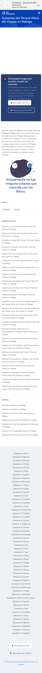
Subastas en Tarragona (21, 612)
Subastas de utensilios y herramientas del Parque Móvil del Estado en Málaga (18, 374)
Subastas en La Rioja (21, 591)
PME (17, 210)
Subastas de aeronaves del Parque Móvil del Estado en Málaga (19, 289)
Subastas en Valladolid (21, 626)
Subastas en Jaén (21, 545)
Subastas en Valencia (21, 622)
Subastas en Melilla (21, 566)
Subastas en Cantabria (21, 499)
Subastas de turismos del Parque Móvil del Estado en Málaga (19, 275)
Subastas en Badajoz (21, 474)
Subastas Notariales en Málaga (14, 409)
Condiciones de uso (29, 662)
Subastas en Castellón (21, 503)
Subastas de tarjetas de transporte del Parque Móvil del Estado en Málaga (20, 360)
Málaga (7, 210)
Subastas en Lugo (21, 552)
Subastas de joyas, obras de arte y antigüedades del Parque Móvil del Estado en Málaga (20, 332)
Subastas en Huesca (21, 541)
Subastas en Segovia (21, 601)
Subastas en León (21, 548)
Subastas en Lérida (21, 555)
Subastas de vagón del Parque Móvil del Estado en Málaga (21, 380)
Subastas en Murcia (21, 570)
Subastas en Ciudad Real (21, 510)
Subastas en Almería (21, 464)
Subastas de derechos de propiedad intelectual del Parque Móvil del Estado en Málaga (20, 309)
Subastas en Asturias (21, 467)
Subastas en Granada (21, 531)
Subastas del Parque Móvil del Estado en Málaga (18, 414)
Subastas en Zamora (21, 629)
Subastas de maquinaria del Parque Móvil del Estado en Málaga (20, 339)
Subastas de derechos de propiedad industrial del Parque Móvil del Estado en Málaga (20, 302)
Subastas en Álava (21, 453)
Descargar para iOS (20, 103)
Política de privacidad (12, 662)
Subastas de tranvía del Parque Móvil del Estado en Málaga (18, 367)
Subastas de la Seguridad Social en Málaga (19, 431)
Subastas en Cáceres (21, 492)
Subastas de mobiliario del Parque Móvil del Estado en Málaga (19, 353)
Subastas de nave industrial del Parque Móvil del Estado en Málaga (19, 255)
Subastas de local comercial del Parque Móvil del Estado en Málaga (20, 234)
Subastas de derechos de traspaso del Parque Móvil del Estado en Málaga (20, 316)
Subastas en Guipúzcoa (21, 524)
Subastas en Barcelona (21, 481)
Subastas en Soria (21, 608)
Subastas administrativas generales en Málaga (20, 435)
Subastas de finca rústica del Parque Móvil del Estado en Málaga (20, 268)
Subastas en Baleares (21, 478)
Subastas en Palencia (21, 580)
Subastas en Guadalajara (21, 534)
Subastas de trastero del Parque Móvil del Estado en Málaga (18, 248)
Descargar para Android (22, 110)
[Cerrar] (1, 5)
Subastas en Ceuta (21, 506)
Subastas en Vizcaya (21, 485)
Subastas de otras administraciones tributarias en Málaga (20, 425)
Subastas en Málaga (21, 563)
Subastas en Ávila (21, 471)
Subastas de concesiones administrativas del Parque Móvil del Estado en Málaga (19, 387)
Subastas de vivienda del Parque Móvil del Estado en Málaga (19, 228)
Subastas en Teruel (21, 615)
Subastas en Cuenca (21, 520)
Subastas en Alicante (21, 460)
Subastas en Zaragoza (21, 633)
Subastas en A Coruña (21, 517)
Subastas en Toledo (21, 619)
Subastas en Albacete (21, 457)
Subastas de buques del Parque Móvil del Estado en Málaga (18, 296)
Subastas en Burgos (21, 489)
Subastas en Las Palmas (21, 584)
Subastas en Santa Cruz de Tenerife (21, 598)
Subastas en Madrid (21, 559)
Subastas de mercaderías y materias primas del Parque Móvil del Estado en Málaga (20, 346)
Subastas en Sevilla (21, 605)
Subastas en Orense (21, 577)
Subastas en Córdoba (21, 513)
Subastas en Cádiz (21, 496)
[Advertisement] (21, 50)
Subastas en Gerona (21, 527)
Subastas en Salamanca (21, 594)
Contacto (21, 664)
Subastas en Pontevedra (21, 587)
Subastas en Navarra (21, 573)
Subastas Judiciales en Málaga (14, 405)
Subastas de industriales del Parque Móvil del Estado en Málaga (20, 282)
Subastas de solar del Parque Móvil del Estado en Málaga (20, 262)
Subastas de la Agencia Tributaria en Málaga (19, 420)
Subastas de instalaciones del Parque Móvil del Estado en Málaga (20, 323)
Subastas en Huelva (21, 538)
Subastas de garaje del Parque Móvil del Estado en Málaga (21, 241)
